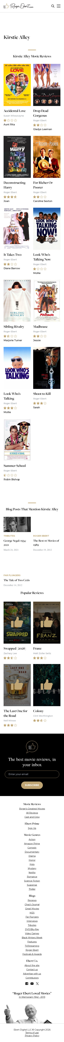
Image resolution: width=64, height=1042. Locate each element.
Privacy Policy (32, 1035)
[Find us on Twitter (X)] (37, 983)
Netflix (32, 872)
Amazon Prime (32, 843)
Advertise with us (32, 973)
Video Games (32, 933)
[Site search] (52, 6)
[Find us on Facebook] (26, 983)
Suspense (32, 885)
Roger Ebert (32, 950)
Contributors (32, 978)
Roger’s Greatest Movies (32, 808)
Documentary (32, 852)
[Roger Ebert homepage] (18, 6)
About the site (32, 965)
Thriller (32, 889)
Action (32, 839)
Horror (32, 860)
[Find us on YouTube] (32, 983)
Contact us (32, 969)
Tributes (32, 925)
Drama (32, 856)
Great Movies (32, 908)
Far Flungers (32, 917)
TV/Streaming (32, 946)
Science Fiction (32, 881)
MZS (32, 912)
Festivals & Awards (32, 954)
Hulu (32, 864)
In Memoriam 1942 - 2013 (32, 997)
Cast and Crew (32, 817)
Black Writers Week (32, 937)
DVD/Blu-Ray (32, 929)
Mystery (32, 868)
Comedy (32, 847)
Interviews (32, 921)
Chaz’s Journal (32, 904)
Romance (32, 876)
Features (32, 941)
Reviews (32, 900)
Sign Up (32, 828)
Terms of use (32, 1032)
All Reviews (32, 813)
